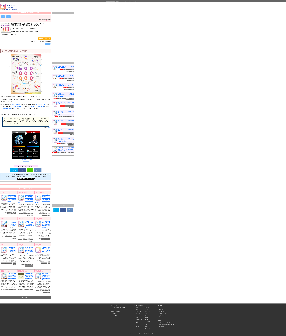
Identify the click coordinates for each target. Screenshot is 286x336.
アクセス (31, 213)
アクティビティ (22, 213)
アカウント (138, 311)
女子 (68, 116)
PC (145, 323)
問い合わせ (162, 317)
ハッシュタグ (139, 315)
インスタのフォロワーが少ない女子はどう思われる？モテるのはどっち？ (66, 113)
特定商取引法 (162, 313)
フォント (13, 213)
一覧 (44, 292)
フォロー (138, 326)
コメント (147, 307)
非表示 (28, 215)
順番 (5, 289)
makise (49, 127)
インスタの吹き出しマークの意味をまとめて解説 (66, 67)
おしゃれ (13, 238)
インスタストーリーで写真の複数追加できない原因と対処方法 (66, 103)
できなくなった (67, 89)
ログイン (25, 289)
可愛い (6, 212)
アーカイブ (147, 321)
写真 (137, 323)
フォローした (70, 78)
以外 (28, 239)
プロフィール (139, 313)
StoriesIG (43, 239)
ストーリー (44, 215)
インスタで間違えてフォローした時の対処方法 (66, 76)
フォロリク (71, 98)
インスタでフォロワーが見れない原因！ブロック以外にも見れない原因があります (66, 149)
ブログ (3, 16)
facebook (115, 315)
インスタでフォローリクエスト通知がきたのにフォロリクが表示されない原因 (66, 95)
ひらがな (10, 212)
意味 (27, 213)
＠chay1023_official (7, 108)
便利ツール (147, 328)
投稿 (137, 309)
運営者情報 (162, 315)
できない (71, 107)
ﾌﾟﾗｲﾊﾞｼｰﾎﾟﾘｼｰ (162, 311)
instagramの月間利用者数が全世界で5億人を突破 (25, 12)
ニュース (8, 16)
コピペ (14, 212)
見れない (64, 152)
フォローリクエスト (61, 98)
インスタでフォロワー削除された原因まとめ (66, 130)
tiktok (14, 289)
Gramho (41, 213)
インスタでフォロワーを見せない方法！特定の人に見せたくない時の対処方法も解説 (66, 140)
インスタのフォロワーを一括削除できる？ (66, 121)
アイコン (67, 71)
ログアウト (21, 289)
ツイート (14, 170)
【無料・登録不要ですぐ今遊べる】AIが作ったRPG (26, 160)
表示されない (67, 99)
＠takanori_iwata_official (37, 106)
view (5, 192)
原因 (72, 89)
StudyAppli (161, 326)
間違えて (65, 78)
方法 (32, 215)
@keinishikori (16, 104)
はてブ (37, 170)
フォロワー (61, 116)
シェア (22, 170)
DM (137, 321)
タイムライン (139, 319)
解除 (72, 80)
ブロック (71, 152)
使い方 (48, 215)
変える (11, 289)
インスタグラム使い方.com (119, 307)
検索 (49, 213)
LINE (30, 170)
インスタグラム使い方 (164, 322)
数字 (3, 236)
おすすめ (31, 241)
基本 (137, 307)
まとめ (48, 238)
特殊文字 (9, 213)
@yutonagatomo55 (40, 104)
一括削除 (68, 125)
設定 (146, 324)
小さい (14, 236)
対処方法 (68, 80)
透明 (72, 87)
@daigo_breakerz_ (18, 106)
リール (146, 319)
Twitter (114, 313)
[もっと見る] (25, 297)
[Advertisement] (153, 6)
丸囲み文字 (39, 290)
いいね (137, 324)
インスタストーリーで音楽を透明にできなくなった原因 (66, 85)
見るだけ (41, 238)
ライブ (146, 317)
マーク (69, 69)
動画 (146, 313)
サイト (31, 239)
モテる (72, 116)
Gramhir (45, 213)
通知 (67, 98)
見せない (68, 143)
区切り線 (23, 264)
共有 (2, 289)
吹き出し (65, 69)
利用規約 (161, 309)
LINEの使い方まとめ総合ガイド (166, 324)
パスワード (31, 289)
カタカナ (48, 290)
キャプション (148, 311)
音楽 (69, 87)
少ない (65, 116)
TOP (160, 307)
